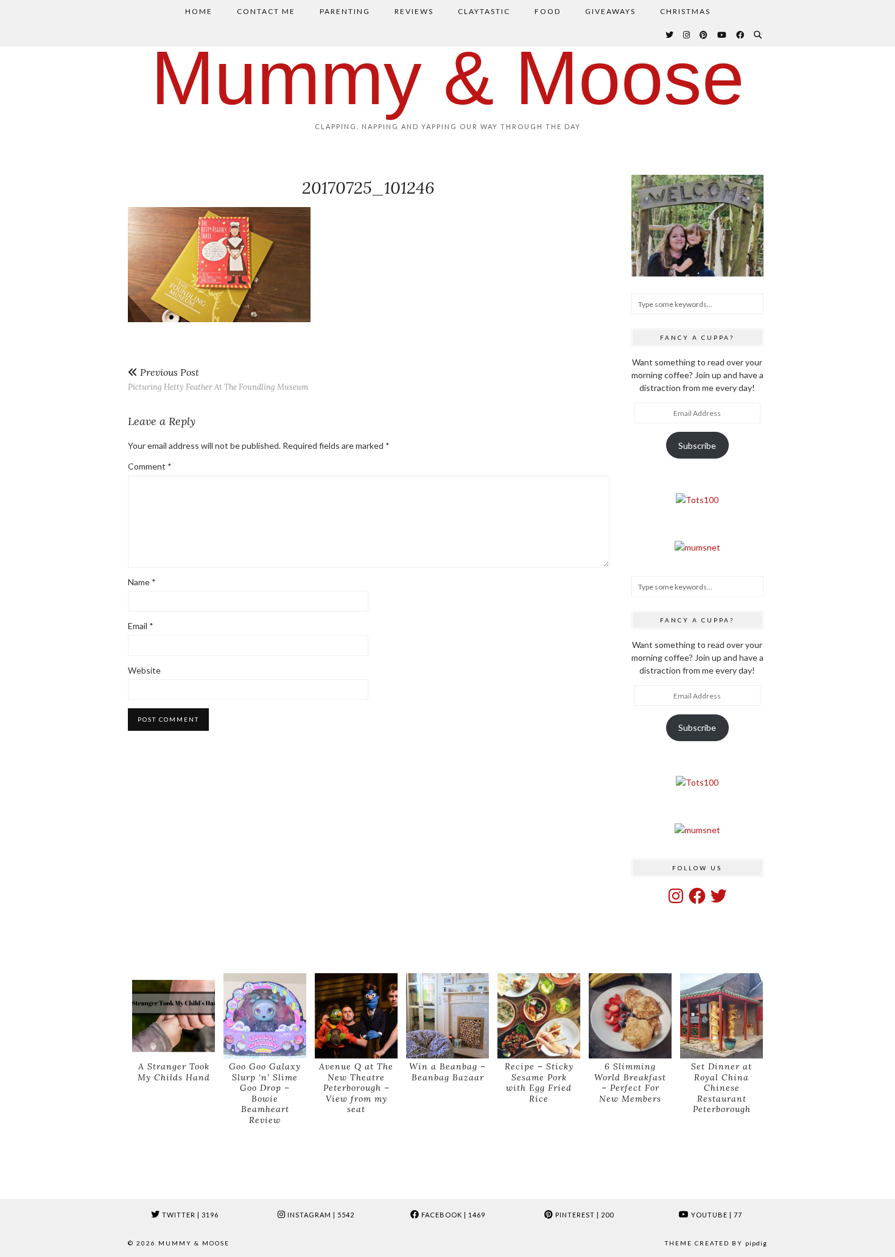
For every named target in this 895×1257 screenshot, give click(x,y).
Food (548, 11)
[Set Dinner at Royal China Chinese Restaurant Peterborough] (721, 1016)
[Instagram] (687, 34)
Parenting (345, 11)
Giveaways (610, 11)
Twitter (189, 1215)
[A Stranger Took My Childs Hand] (173, 1016)
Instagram (320, 1215)
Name (142, 582)
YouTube (715, 1215)
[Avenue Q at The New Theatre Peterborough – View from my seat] (356, 1016)
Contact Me (266, 11)
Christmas (685, 11)
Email (140, 626)
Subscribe (697, 445)
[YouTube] (722, 34)
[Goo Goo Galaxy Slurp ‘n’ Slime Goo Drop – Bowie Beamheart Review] (264, 1016)
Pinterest (583, 1215)
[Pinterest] (704, 34)
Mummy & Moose (448, 77)
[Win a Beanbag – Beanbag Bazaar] (447, 1016)
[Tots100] (697, 500)
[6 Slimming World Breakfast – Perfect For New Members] (630, 1016)
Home (198, 11)
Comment (150, 466)
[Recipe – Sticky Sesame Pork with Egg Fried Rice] (538, 1016)
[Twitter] (670, 34)
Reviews (414, 11)
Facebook (452, 1215)
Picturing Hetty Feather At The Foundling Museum (218, 379)
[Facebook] (740, 34)
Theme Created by (716, 1243)
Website (144, 670)
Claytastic (484, 11)
